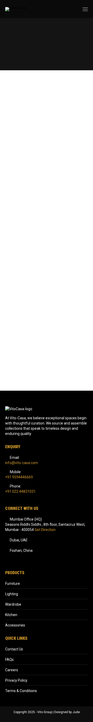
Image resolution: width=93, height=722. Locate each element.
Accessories (15, 625)
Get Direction (45, 530)
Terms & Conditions (21, 691)
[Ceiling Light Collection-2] (46, 171)
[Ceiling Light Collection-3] (46, 226)
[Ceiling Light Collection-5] (46, 336)
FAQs (9, 659)
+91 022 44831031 (20, 491)
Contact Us (14, 649)
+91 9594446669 (19, 477)
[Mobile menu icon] (85, 9)
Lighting (11, 594)
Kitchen (11, 615)
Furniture (12, 583)
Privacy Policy (16, 680)
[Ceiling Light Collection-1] (46, 116)
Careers (11, 670)
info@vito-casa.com (21, 463)
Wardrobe (13, 604)
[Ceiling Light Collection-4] (46, 281)
